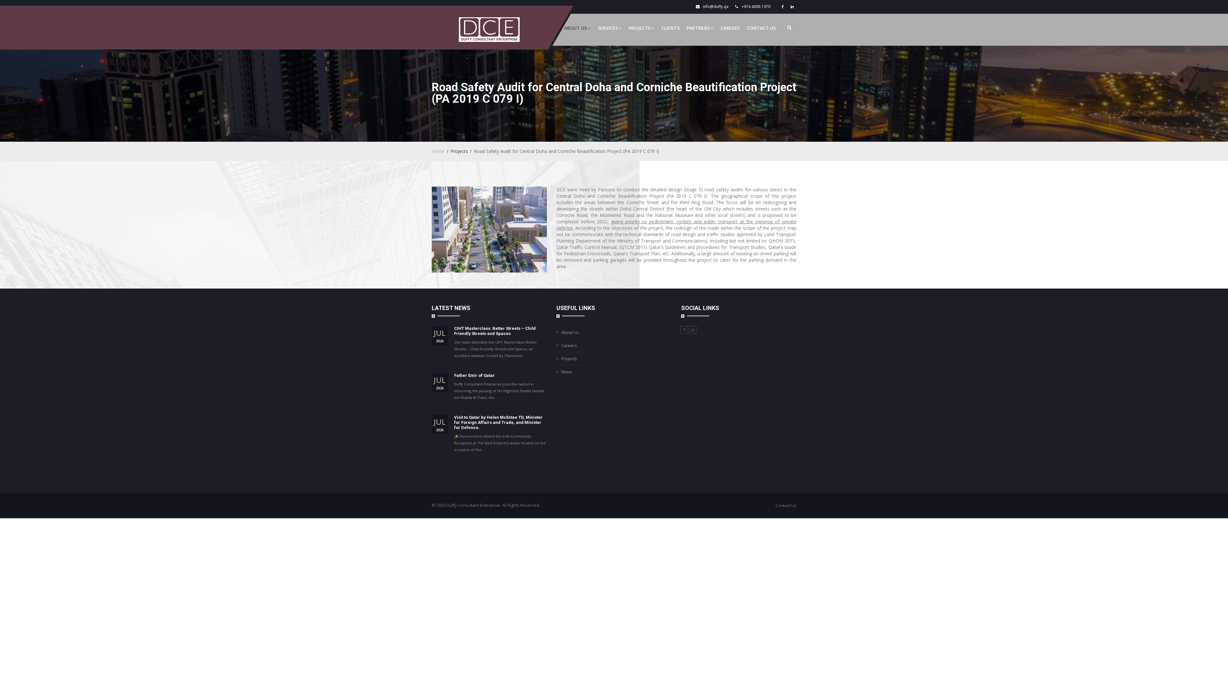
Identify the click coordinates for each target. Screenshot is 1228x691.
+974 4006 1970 (756, 6)
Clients (670, 28)
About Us (575, 28)
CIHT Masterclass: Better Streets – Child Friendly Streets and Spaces (495, 331)
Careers (730, 28)
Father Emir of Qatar (474, 375)
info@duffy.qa (715, 6)
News (566, 372)
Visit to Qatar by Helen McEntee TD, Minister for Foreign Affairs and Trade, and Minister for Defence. (498, 422)
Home (438, 151)
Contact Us (761, 28)
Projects (639, 28)
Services (608, 28)
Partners (698, 28)
